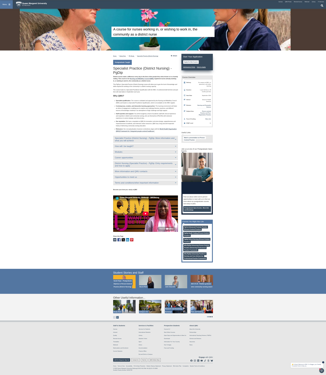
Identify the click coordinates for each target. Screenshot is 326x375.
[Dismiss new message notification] (323, 362)
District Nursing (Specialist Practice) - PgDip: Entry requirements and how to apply (144, 164)
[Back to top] (324, 358)
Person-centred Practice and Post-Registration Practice (205, 113)
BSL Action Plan (177, 366)
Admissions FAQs (189, 67)
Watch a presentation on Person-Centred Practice (194, 139)
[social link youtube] (202, 361)
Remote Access (117, 338)
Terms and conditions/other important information (137, 183)
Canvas (115, 329)
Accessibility (129, 366)
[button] (6, 4)
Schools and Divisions (195, 338)
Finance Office (142, 351)
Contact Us (135, 360)
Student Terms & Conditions (197, 366)
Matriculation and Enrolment (120, 348)
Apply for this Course (191, 62)
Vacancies (192, 341)
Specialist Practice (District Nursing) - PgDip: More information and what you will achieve (144, 139)
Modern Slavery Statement (154, 366)
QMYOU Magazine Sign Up (121, 360)
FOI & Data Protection (139, 366)
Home (115, 56)
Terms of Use (121, 366)
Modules (118, 152)
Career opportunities (124, 157)
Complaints (186, 366)
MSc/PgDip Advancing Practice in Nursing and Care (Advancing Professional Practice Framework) (195, 256)
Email (114, 239)
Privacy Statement (167, 366)
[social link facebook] (191, 361)
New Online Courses (169, 332)
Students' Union (143, 338)
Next (117, 317)
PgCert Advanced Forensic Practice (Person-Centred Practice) (195, 228)
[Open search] (322, 5)
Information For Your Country (172, 341)
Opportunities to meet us (126, 177)
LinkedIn (127, 239)
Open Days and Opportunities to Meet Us (175, 335)
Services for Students (144, 329)
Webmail (115, 344)
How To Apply (167, 344)
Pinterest (131, 239)
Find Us (144, 360)
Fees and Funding (169, 348)
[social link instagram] (195, 361)
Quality (115, 335)
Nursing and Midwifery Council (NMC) (142, 78)
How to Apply (201, 67)
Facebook (119, 239)
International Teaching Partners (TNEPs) (200, 335)
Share (175, 56)
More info (208, 119)
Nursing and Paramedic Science (204, 106)
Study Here (122, 56)
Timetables (116, 341)
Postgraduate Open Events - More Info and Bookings (196, 209)
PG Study (132, 56)
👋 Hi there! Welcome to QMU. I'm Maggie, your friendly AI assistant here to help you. (306, 365)
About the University (194, 329)
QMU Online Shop (155, 360)
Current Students (117, 351)
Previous (114, 317)
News (190, 344)
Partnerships (192, 332)
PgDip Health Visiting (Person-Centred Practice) (196, 234)
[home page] (30, 4)
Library (140, 335)
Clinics (140, 344)
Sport (140, 341)
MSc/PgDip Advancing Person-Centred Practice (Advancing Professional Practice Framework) (196, 248)
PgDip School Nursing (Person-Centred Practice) (197, 240)
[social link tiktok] (205, 361)
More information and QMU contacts (131, 171)
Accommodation (143, 348)
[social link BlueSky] (212, 361)
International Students (144, 332)
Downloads (167, 338)
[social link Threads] (208, 361)
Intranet (115, 332)
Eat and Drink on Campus (145, 354)
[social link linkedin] (198, 361)
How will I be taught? (124, 146)
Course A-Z (167, 329)
